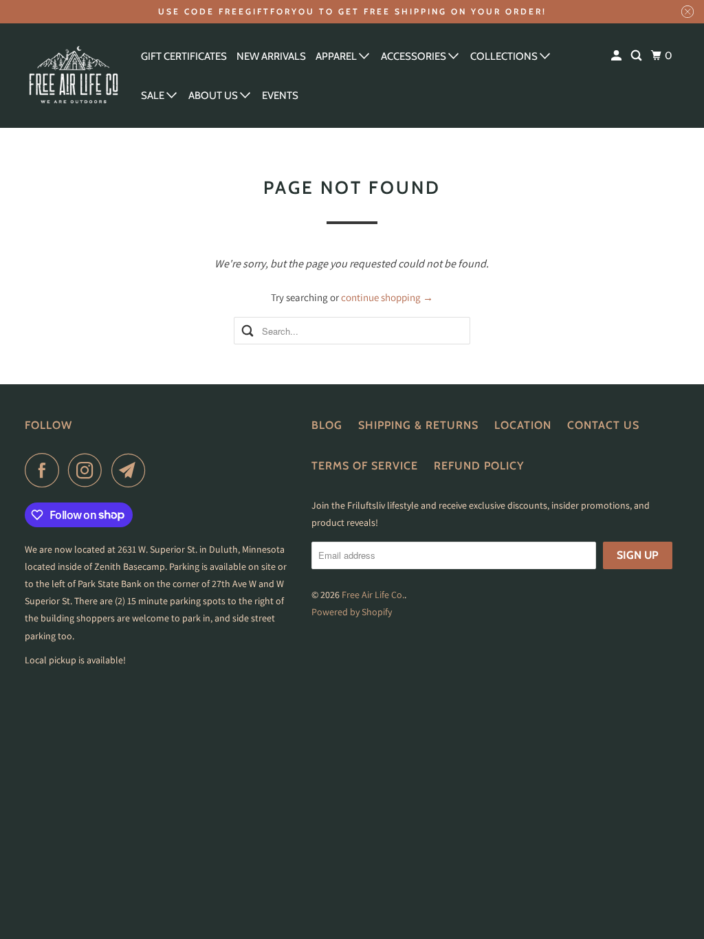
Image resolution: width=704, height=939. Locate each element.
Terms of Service (364, 465)
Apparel (337, 56)
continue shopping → (387, 297)
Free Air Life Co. (373, 594)
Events (280, 95)
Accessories (414, 56)
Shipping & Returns (418, 425)
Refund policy (479, 465)
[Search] (637, 56)
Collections (505, 56)
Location (522, 425)
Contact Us (603, 425)
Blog (326, 425)
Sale (153, 95)
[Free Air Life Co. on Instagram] (88, 470)
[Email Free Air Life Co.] (132, 470)
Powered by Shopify (351, 612)
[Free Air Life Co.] (73, 75)
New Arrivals (271, 56)
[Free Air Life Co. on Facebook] (45, 470)
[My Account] (617, 56)
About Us (214, 95)
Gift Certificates (184, 56)
